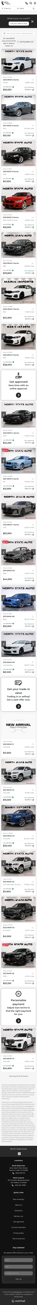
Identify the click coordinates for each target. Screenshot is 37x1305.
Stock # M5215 (7, 741)
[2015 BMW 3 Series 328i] (18, 153)
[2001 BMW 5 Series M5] (18, 461)
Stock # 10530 (7, 971)
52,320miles (29, 436)
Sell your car (18, 1216)
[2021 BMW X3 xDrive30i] (18, 772)
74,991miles (29, 312)
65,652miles (29, 1061)
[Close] (32, 21)
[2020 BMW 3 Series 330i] (18, 291)
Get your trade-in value (19, 23)
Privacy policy (18, 1233)
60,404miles (29, 839)
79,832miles (29, 482)
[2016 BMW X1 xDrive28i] (18, 726)
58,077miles (29, 665)
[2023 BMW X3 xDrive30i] (18, 818)
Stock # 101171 (7, 879)
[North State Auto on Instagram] (18, 1153)
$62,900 (7, 533)
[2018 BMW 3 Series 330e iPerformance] (18, 199)
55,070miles (29, 527)
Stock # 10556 (7, 1056)
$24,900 (7, 317)
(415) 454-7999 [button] (20, 1185)
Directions (18, 1211)
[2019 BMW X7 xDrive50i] (18, 1040)
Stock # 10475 (7, 260)
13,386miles (29, 83)
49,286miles (29, 266)
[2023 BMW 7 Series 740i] (18, 506)
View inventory (18, 1199)
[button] (27, 3)
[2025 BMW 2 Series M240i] (18, 62)
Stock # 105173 (7, 925)
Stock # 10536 (7, 568)
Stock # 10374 (7, 77)
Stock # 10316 (7, 659)
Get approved (18, 1222)
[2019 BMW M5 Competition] (18, 644)
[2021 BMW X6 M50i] (18, 955)
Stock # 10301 (7, 614)
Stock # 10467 (7, 430)
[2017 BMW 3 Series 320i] (18, 107)
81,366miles (29, 220)
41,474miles (29, 976)
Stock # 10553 (7, 522)
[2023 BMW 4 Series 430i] (18, 415)
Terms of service (18, 1239)
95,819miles (29, 174)
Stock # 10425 (7, 787)
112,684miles (29, 884)
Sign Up (18, 1279)
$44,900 (7, 579)
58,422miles (29, 619)
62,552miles (29, 573)
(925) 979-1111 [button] (20, 1173)
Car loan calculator (18, 1227)
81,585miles (29, 358)
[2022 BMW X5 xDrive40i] (18, 909)
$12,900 (7, 753)
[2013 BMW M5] (18, 598)
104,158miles (29, 128)
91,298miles (29, 793)
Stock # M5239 (7, 833)
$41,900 (7, 936)
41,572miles (29, 930)
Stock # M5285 (7, 306)
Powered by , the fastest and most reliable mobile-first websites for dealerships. (18, 1294)
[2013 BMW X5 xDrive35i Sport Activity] (18, 864)
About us (18, 1205)
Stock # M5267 (8, 352)
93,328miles (29, 747)
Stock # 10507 (7, 215)
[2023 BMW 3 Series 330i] (18, 245)
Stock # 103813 (7, 476)
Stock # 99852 (7, 123)
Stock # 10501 (7, 169)
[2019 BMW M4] (18, 552)
